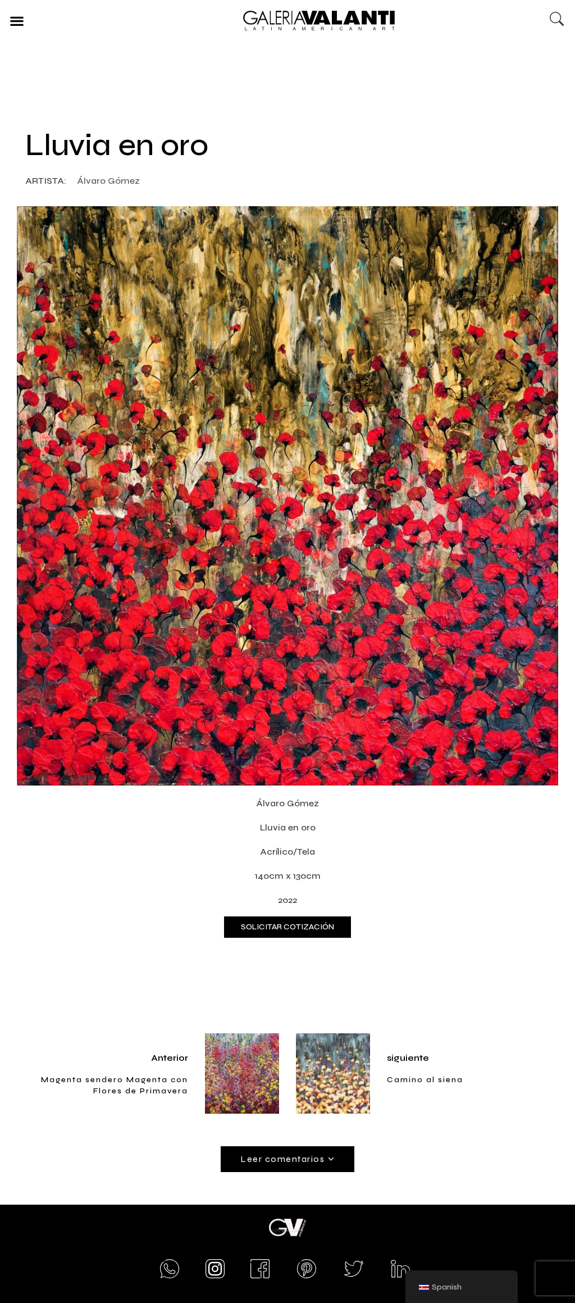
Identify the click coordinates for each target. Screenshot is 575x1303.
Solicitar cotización (287, 927)
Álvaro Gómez (108, 180)
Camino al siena (425, 1079)
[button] (17, 20)
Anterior (169, 1057)
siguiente (408, 1057)
